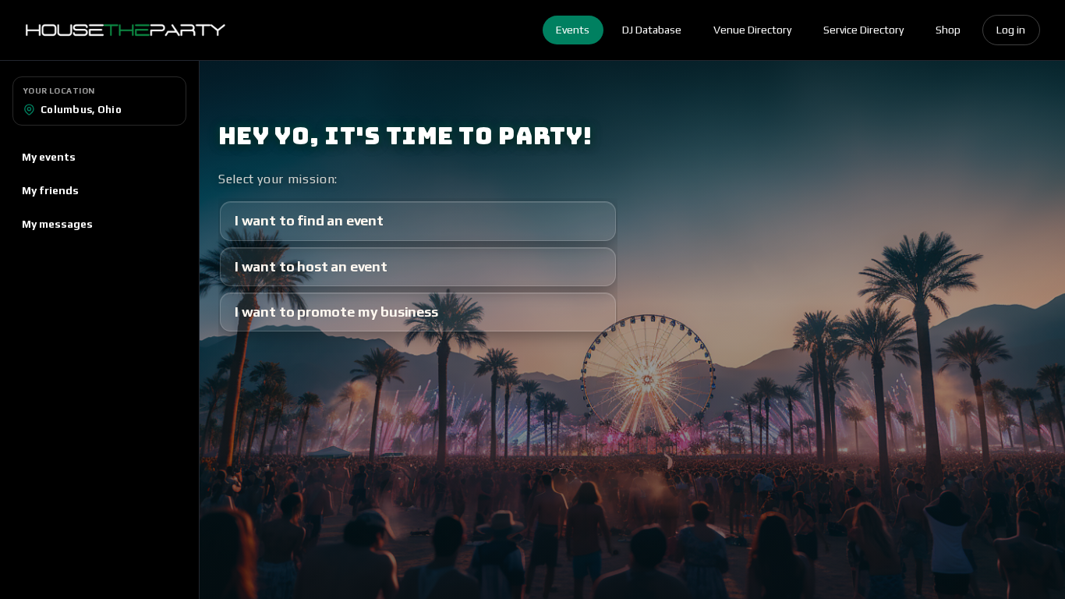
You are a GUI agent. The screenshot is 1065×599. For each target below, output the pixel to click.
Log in (1010, 29)
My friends (50, 190)
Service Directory (863, 29)
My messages (57, 224)
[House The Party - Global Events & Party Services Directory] (125, 30)
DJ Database (651, 29)
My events (49, 157)
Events (572, 29)
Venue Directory (752, 29)
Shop (948, 29)
